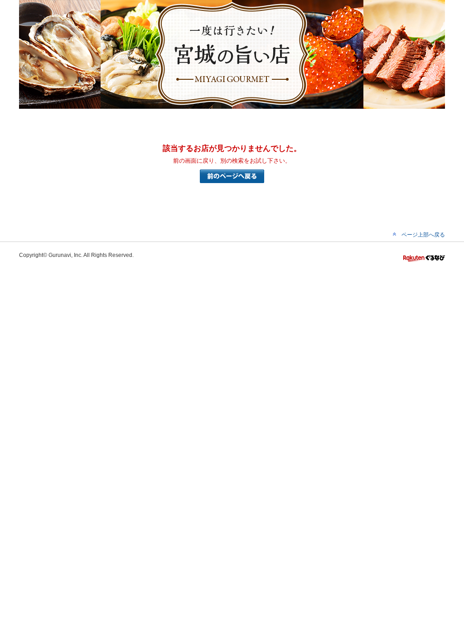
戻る (232, 176)
